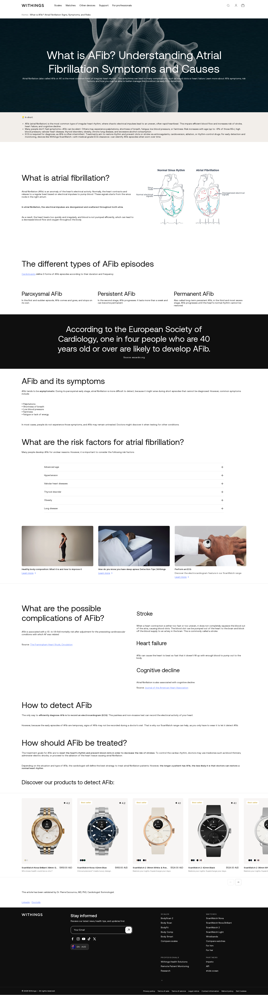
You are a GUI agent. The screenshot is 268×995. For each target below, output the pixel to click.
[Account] (236, 5)
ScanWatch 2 (213, 927)
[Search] (228, 5)
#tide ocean (212, 971)
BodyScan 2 (167, 918)
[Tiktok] (89, 939)
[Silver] (27, 860)
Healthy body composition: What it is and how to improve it (52, 569)
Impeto (210, 961)
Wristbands (212, 936)
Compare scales (169, 941)
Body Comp (167, 932)
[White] (142, 860)
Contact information (210, 991)
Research (165, 971)
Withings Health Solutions (174, 961)
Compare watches (215, 941)
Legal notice (193, 991)
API (207, 966)
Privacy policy (149, 991)
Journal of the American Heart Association (166, 687)
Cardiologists (28, 274)
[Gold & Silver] (25, 860)
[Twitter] (94, 939)
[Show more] (203, 980)
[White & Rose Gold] (136, 860)
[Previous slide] (231, 882)
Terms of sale (163, 991)
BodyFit (165, 927)
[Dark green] (84, 860)
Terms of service (179, 991)
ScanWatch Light (215, 932)
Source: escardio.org (134, 357)
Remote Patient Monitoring (175, 966)
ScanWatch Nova (215, 918)
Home (25, 14)
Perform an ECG (183, 569)
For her (209, 950)
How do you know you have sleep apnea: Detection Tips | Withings (132, 569)
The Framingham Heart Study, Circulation (51, 644)
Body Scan (166, 923)
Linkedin (26, 902)
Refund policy (227, 991)
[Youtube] (83, 939)
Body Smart (167, 936)
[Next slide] (238, 882)
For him (210, 945)
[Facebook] (72, 939)
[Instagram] (78, 939)
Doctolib (36, 902)
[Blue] (81, 860)
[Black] (83, 860)
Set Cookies (241, 991)
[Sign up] (128, 930)
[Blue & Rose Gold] (146, 860)
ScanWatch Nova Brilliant (219, 923)
